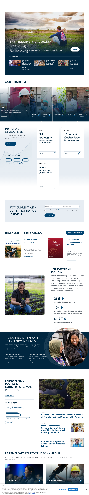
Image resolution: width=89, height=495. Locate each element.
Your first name (67, 206)
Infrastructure (10, 163)
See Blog (75, 49)
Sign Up (51, 215)
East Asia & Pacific (18, 407)
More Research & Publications (75, 232)
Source (41, 153)
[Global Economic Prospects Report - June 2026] (55, 248)
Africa (8, 407)
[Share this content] (55, 153)
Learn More (4, 115)
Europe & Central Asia (12, 411)
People (8, 160)
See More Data (10, 143)
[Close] (86, 489)
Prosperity (17, 160)
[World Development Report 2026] (13, 248)
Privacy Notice (61, 209)
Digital (19, 163)
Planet (25, 160)
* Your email (48, 206)
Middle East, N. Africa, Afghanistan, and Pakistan (18, 418)
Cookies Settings (62, 489)
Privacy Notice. (31, 493)
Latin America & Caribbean (13, 415)
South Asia (9, 422)
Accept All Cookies (73, 489)
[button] (38, 114)
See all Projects (9, 395)
